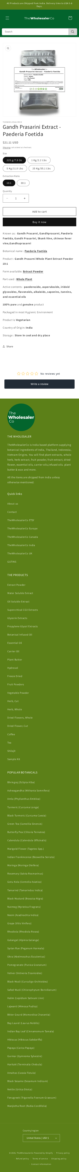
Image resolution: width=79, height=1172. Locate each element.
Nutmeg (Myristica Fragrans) (24, 906)
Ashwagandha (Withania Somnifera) (28, 790)
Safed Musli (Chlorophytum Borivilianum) (31, 989)
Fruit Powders (15, 684)
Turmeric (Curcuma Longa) (23, 807)
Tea (9, 742)
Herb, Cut (13, 701)
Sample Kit (13, 759)
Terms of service (40, 1158)
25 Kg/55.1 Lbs (42, 168)
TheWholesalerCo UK (19, 553)
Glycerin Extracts (17, 618)
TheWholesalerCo (25, 1153)
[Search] (72, 31)
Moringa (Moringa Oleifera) (23, 865)
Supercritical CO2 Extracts (22, 609)
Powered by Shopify (43, 1153)
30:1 (23, 183)
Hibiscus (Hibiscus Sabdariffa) (24, 1039)
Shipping (6, 147)
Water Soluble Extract (20, 593)
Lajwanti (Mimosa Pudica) (22, 1006)
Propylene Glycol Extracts (22, 626)
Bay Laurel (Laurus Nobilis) (23, 1023)
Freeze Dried (14, 676)
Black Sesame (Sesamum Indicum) (27, 1081)
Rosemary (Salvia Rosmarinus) (25, 873)
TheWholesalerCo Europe (22, 528)
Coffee (11, 734)
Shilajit (11, 750)
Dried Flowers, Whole (20, 717)
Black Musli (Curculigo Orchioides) (27, 981)
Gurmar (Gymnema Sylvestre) (24, 1056)
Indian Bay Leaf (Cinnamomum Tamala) (30, 1031)
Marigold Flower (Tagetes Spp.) (25, 848)
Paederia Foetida (36, 251)
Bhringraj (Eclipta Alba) (21, 782)
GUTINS (11, 561)
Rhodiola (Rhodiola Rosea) (23, 931)
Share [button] (9, 346)
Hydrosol (12, 667)
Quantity (7, 191)
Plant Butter (14, 659)
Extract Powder (16, 584)
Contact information (41, 1164)
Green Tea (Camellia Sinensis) (24, 823)
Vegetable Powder (18, 692)
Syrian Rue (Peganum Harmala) (25, 948)
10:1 (9, 183)
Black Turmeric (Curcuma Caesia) (26, 815)
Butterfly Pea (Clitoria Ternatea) (26, 832)
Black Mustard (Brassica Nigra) (25, 898)
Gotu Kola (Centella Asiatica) (24, 881)
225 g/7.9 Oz (14, 160)
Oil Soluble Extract (18, 601)
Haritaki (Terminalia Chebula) (24, 1064)
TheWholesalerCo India (21, 545)
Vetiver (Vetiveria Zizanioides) (24, 973)
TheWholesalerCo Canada (22, 537)
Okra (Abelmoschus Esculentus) (26, 956)
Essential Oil (14, 642)
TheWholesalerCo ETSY (20, 520)
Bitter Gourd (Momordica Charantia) (28, 1014)
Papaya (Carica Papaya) (20, 1047)
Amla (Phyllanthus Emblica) (23, 798)
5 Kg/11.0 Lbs (15, 168)
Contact (12, 512)
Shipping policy (59, 1158)
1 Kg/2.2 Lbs (39, 160)
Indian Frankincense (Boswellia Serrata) (31, 857)
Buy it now (39, 222)
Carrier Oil (13, 651)
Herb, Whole (14, 709)
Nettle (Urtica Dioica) (19, 1089)
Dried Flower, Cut (17, 726)
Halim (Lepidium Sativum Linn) (25, 998)
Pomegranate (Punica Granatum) (26, 964)
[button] (7, 18)
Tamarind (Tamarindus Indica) (25, 890)
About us (12, 503)
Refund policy (22, 1158)
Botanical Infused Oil (19, 634)
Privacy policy (63, 1153)
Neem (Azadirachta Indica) (23, 915)
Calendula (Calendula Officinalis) (26, 840)
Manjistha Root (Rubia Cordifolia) (27, 1106)
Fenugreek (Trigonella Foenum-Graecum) (31, 1097)
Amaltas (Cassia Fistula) (21, 1072)
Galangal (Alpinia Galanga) (23, 940)
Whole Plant (24, 279)
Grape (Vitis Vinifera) (19, 923)
